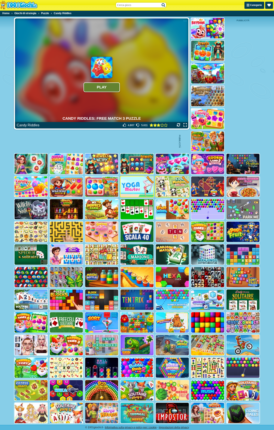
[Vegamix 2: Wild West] (208, 141)
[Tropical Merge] (137, 413)
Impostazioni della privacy (174, 427)
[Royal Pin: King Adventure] (208, 186)
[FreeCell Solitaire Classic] (66, 322)
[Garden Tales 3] (66, 345)
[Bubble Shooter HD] (243, 368)
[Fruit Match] (172, 209)
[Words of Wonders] (172, 232)
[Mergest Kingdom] (208, 73)
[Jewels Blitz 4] (137, 164)
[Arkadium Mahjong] (137, 254)
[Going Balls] (243, 413)
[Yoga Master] (137, 186)
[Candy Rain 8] (208, 119)
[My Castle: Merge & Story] (208, 413)
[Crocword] (102, 345)
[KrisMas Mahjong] (66, 368)
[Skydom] (208, 28)
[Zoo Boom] (137, 322)
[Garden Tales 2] (31, 368)
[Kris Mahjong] (31, 232)
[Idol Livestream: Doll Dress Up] (31, 413)
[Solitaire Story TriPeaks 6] (137, 390)
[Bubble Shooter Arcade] (172, 300)
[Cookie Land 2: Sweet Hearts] (208, 164)
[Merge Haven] (102, 413)
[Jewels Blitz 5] (102, 164)
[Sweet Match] (102, 232)
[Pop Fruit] (243, 232)
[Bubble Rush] (208, 390)
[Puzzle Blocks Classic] (66, 300)
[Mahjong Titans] (208, 368)
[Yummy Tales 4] (102, 186)
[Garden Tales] (208, 232)
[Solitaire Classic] (137, 209)
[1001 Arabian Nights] (243, 164)
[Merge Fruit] (172, 390)
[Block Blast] (243, 254)
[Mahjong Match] (172, 254)
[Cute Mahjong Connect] (172, 186)
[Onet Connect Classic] (243, 322)
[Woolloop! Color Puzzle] (172, 322)
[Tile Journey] (208, 300)
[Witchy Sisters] (31, 209)
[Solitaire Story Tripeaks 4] (66, 413)
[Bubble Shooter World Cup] (31, 277)
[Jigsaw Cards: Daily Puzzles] (137, 345)
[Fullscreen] (185, 125)
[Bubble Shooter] (208, 209)
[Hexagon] (66, 390)
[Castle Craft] (31, 390)
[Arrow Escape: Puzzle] (66, 232)
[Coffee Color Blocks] (137, 277)
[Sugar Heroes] (66, 164)
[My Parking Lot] (208, 345)
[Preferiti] (269, 5)
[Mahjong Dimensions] (208, 254)
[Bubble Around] (172, 368)
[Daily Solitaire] (243, 300)
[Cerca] (163, 5)
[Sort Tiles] (243, 277)
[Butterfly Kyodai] (66, 277)
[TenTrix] (137, 300)
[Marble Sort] (102, 322)
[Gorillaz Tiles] (208, 277)
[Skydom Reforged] (172, 164)
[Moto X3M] (243, 345)
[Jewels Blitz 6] (208, 51)
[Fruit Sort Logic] (66, 209)
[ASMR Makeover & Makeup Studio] (31, 345)
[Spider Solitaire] (31, 254)
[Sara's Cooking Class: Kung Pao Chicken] (243, 186)
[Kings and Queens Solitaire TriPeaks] (66, 254)
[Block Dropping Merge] (102, 300)
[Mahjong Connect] (102, 254)
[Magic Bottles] (102, 277)
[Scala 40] (137, 232)
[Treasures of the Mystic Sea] (208, 96)
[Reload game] (178, 125)
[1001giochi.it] (19, 5)
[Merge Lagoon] (172, 345)
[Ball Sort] (102, 368)
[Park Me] (243, 209)
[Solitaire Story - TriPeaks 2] (31, 300)
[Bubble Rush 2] (137, 368)
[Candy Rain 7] (31, 186)
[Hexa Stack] (172, 277)
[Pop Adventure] (102, 390)
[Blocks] (208, 322)
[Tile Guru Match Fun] (31, 164)
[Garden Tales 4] (31, 322)
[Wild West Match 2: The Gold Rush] (66, 186)
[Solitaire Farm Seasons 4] (243, 390)
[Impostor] (172, 413)
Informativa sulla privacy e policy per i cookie (131, 427)
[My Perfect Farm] (102, 209)
